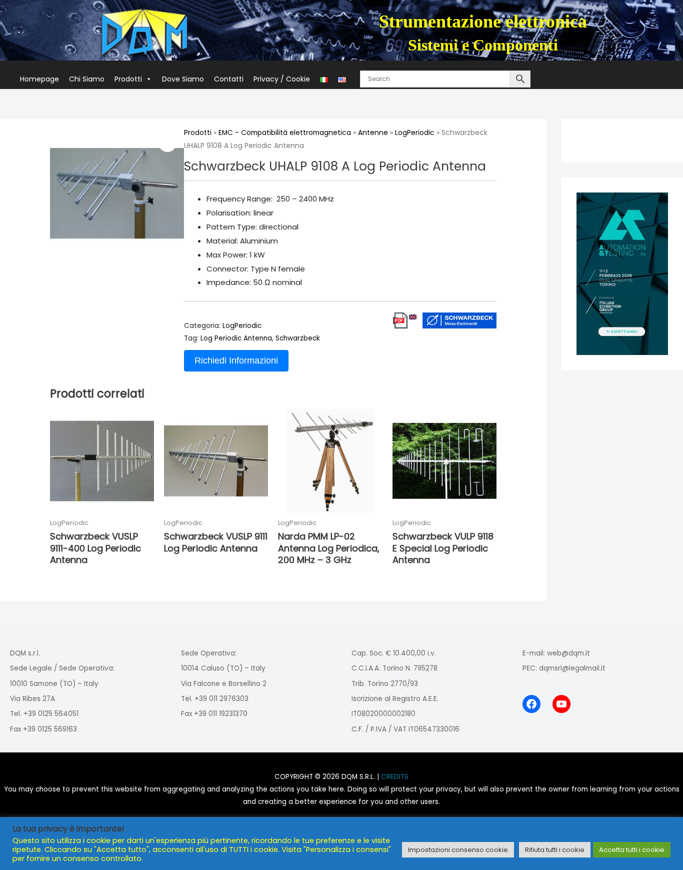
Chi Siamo (86, 79)
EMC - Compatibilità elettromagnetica (284, 133)
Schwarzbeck (298, 338)
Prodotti (128, 79)
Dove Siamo (183, 79)
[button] (167, 143)
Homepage (39, 79)
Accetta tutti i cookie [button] (631, 849)
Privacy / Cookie (282, 79)
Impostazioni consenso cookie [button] (458, 849)
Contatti (229, 79)
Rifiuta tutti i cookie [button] (554, 849)
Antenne (373, 133)
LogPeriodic (414, 133)
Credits (394, 777)
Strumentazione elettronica (483, 22)
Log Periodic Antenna (236, 338)
